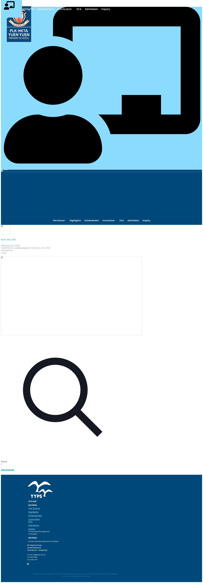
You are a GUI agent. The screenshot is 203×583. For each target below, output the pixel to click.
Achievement (45, 9)
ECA (79, 9)
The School (59, 220)
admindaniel (21, 247)
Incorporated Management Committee (38, 532)
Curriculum (65, 9)
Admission (91, 9)
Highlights (27, 9)
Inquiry (105, 9)
